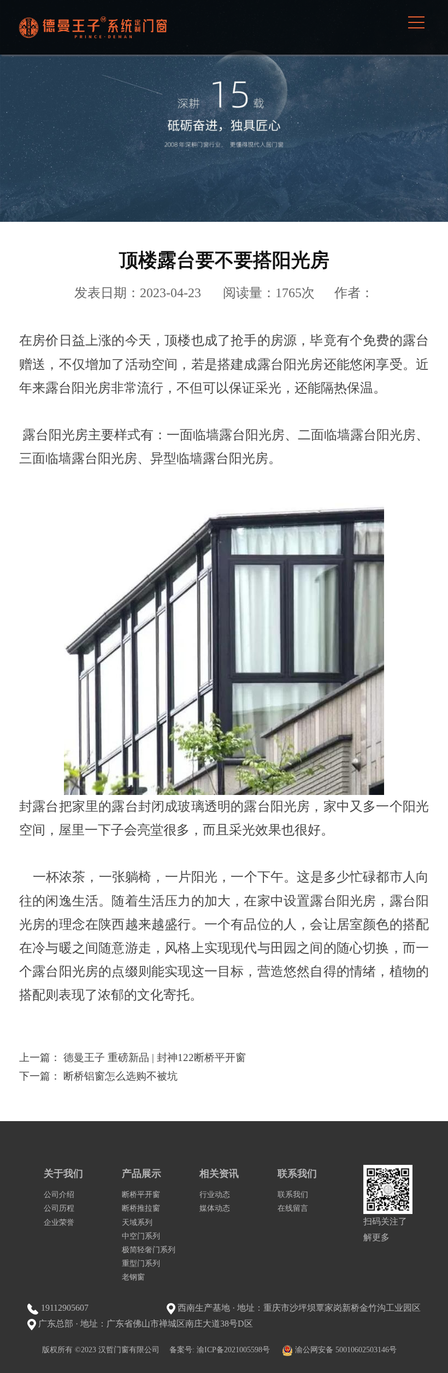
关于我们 (63, 1173)
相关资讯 (219, 1173)
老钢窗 (133, 1277)
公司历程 (59, 1208)
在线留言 (293, 1208)
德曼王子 (93, 27)
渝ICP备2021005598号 (233, 1350)
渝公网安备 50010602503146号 (346, 1350)
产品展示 (141, 1173)
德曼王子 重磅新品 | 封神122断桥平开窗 (154, 1057)
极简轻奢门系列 (148, 1250)
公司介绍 (59, 1195)
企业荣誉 (59, 1222)
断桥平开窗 (141, 1195)
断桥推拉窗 (141, 1208)
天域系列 (137, 1222)
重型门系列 (141, 1263)
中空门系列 (141, 1236)
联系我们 (297, 1173)
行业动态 (214, 1195)
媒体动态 (214, 1208)
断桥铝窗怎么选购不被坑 (120, 1076)
